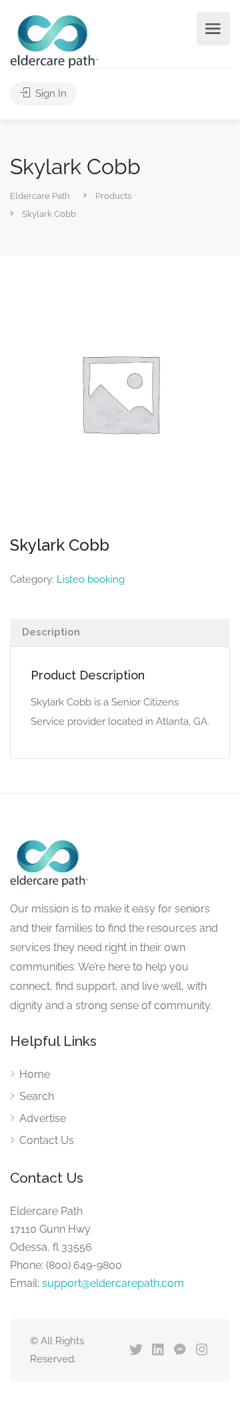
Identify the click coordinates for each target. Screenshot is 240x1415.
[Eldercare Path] (54, 41)
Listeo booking (91, 579)
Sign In (50, 93)
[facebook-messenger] (179, 1350)
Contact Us (46, 1140)
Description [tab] (51, 632)
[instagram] (201, 1350)
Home (34, 1074)
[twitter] (135, 1350)
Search (36, 1096)
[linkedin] (157, 1350)
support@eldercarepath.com (113, 1283)
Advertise (42, 1118)
